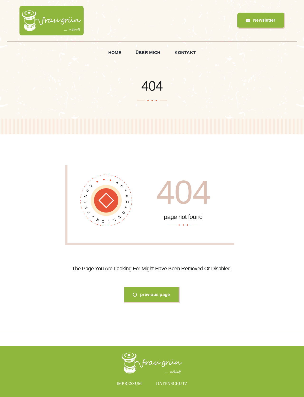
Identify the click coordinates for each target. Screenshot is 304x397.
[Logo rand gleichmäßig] (51, 8)
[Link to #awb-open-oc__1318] (294, 21)
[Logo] (152, 353)
